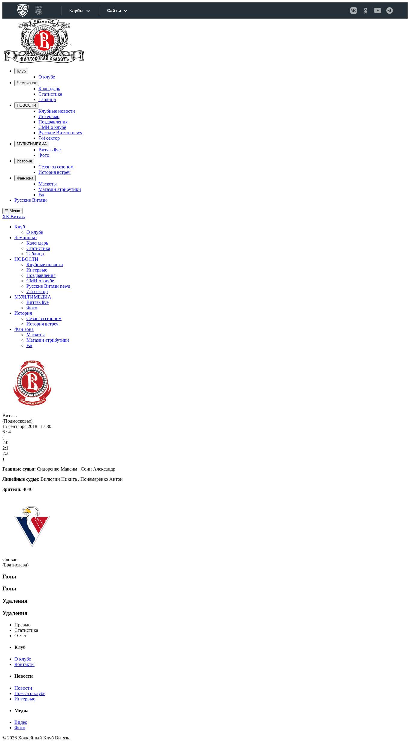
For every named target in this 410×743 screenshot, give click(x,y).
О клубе (46, 76)
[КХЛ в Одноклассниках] (366, 10)
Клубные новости (56, 111)
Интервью (48, 116)
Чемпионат (27, 83)
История (24, 161)
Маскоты (47, 183)
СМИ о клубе (52, 127)
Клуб (21, 71)
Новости (23, 688)
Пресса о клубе (29, 693)
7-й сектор (49, 138)
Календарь (49, 88)
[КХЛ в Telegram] (390, 10)
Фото (43, 155)
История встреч (54, 172)
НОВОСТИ (26, 105)
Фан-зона (25, 178)
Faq (42, 194)
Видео (20, 722)
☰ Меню (12, 211)
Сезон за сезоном (56, 166)
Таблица (47, 99)
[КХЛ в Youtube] (378, 10)
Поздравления (53, 121)
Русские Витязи (30, 200)
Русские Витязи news (60, 132)
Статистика (50, 94)
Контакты (24, 664)
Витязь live (49, 149)
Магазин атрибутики (59, 189)
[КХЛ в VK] (354, 10)
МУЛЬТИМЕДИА (32, 144)
